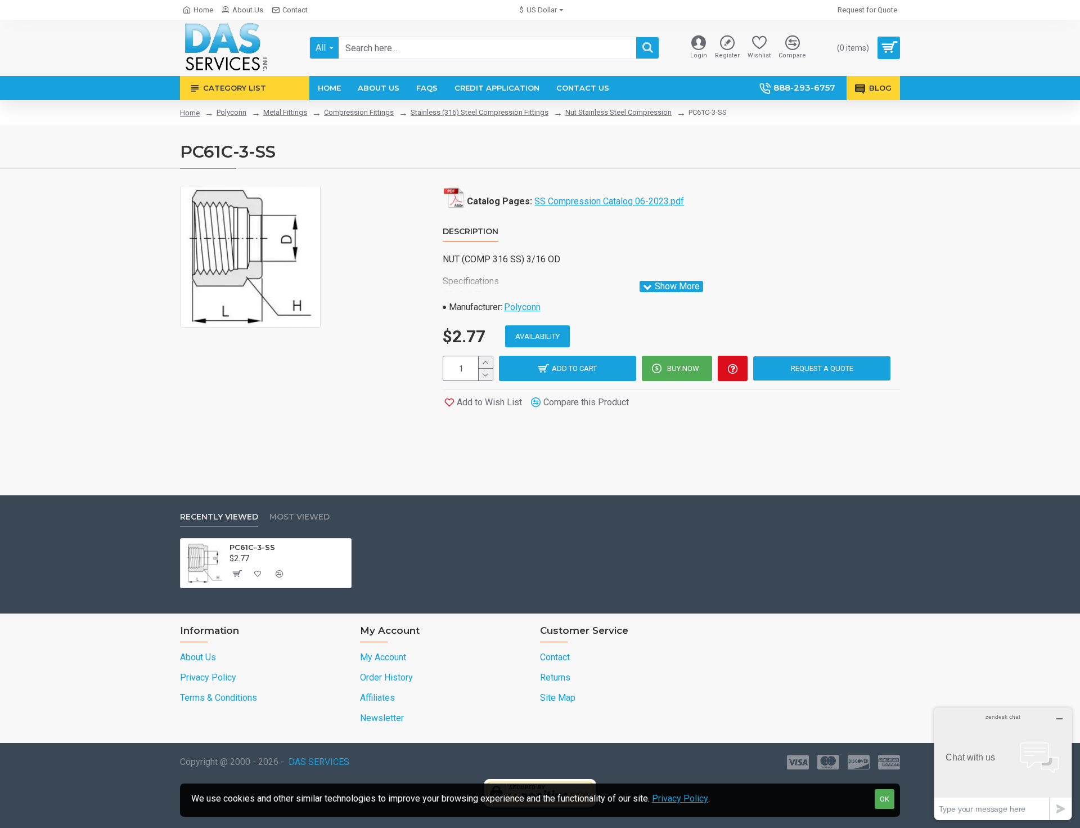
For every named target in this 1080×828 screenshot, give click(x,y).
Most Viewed (299, 517)
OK (884, 799)
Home (190, 113)
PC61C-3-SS (252, 547)
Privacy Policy (680, 798)
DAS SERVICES (319, 762)
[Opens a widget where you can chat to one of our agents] (1003, 763)
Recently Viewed (219, 517)
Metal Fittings (285, 112)
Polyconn (231, 112)
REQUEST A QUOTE (822, 368)
